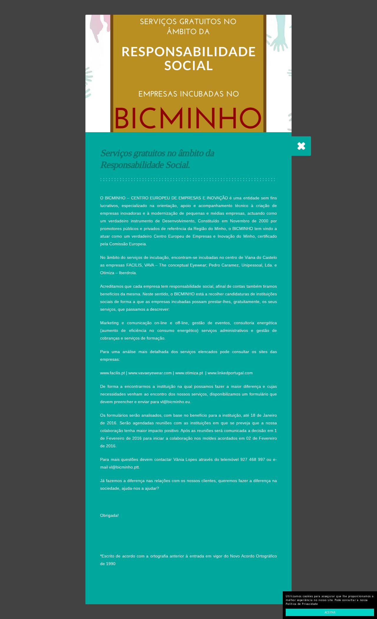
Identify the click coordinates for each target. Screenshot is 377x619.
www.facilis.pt (112, 372)
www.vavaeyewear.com (150, 372)
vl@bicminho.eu (175, 401)
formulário (258, 394)
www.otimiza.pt (189, 372)
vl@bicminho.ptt (124, 467)
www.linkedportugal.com (230, 372)
